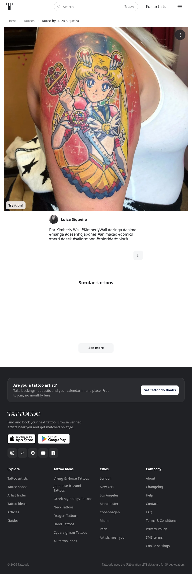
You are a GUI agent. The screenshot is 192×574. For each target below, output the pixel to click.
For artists (156, 6)
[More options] (180, 35)
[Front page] (9, 6)
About (150, 478)
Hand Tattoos (64, 524)
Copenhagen (110, 512)
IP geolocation (174, 565)
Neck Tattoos (64, 507)
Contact (152, 503)
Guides (12, 520)
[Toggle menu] (180, 6)
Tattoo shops (17, 487)
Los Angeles (109, 495)
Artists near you (112, 537)
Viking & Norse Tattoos (71, 478)
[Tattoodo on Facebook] (53, 453)
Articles (13, 512)
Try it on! (15, 205)
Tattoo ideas (16, 503)
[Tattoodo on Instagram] (12, 453)
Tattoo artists (17, 478)
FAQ (149, 512)
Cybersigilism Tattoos (70, 532)
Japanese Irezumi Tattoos (67, 488)
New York (107, 487)
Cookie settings (158, 546)
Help (149, 495)
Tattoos (129, 6)
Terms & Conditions (161, 520)
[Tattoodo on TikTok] (22, 453)
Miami (105, 520)
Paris (103, 529)
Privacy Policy (156, 529)
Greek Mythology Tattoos (73, 498)
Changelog (154, 487)
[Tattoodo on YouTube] (43, 453)
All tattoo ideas (65, 541)
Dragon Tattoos (66, 515)
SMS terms (154, 537)
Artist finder (16, 495)
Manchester (109, 503)
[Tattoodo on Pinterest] (32, 453)
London (105, 478)
